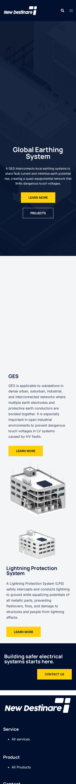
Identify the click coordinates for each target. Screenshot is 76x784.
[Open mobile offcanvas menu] (71, 10)
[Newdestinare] (20, 10)
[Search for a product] (62, 10)
